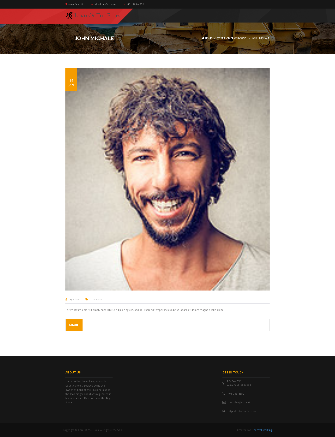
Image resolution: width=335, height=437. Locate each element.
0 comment (96, 299)
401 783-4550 (135, 4)
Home (208, 38)
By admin (74, 299)
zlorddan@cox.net (105, 4)
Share (74, 325)
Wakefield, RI (76, 4)
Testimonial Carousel (232, 38)
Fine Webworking (262, 430)
